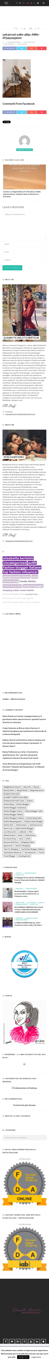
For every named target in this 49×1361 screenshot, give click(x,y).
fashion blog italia (12, 586)
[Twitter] (20, 3)
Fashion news (22, 920)
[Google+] (24, 3)
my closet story (31, 594)
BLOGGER (31, 902)
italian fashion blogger (24, 828)
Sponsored (8, 846)
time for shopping (33, 602)
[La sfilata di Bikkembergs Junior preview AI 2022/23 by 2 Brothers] (8, 922)
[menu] (6, 3)
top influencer (30, 853)
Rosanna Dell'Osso (11, 842)
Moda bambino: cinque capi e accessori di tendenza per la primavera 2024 (26, 893)
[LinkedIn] (34, 3)
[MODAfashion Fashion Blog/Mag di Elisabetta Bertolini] (24, 28)
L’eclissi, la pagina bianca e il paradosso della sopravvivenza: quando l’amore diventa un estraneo (22, 194)
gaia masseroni (9, 598)
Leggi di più (36, 1357)
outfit (32, 563)
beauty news (9, 790)
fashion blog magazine (24, 598)
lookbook (22, 832)
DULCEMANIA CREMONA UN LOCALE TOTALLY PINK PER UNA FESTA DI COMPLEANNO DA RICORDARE (28, 909)
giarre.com (8, 828)
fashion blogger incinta (13, 811)
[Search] (43, 3)
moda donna (28, 581)
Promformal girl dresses (24, 1105)
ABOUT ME (20, 902)
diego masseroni (36, 790)
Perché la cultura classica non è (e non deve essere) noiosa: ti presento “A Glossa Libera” (24, 743)
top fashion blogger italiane (14, 602)
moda (23, 590)
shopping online (11, 590)
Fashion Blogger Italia (14, 594)
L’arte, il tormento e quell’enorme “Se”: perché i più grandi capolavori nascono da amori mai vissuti (20, 755)
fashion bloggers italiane (14, 818)
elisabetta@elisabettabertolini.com (18, 541)
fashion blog (11, 581)
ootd (35, 576)
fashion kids (8, 825)
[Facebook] (16, 3)
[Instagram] (27, 3)
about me (27, 787)
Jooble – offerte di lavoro (14, 699)
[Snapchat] (38, 3)
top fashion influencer (20, 572)
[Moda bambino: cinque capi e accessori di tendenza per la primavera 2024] (8, 893)
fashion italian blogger (33, 821)
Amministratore (13, 42)
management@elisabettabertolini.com (20, 414)
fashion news (21, 825)
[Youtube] (31, 3)
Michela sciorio (9, 835)
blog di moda (22, 790)
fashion (30, 590)
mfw (30, 832)
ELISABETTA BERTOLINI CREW (16, 797)
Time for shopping (22, 846)
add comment (9, 44)
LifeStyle (20, 875)
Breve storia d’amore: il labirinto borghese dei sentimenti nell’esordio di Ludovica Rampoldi (24, 731)
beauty (36, 787)
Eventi (19, 873)
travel (41, 853)
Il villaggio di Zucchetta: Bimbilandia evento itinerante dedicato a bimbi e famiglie (29, 880)
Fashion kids (30, 873)
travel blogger (9, 856)
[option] (24, 181)
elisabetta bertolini (18, 558)
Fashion (19, 888)
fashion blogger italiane (22, 567)
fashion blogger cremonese (15, 808)
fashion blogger (33, 585)
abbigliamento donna (16, 576)
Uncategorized (15, 563)
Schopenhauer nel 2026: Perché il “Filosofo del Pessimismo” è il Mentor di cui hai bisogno (24, 767)
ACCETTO (23, 1357)
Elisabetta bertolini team (14, 801)
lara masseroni (10, 832)
